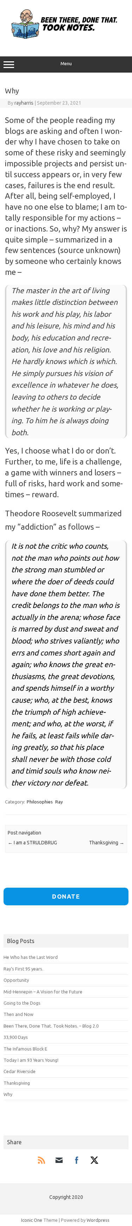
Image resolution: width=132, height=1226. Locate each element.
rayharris (23, 103)
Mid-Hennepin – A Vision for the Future (43, 991)
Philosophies (40, 801)
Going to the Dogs (22, 1002)
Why (8, 1094)
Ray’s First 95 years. (23, 968)
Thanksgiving (106, 842)
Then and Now (18, 1014)
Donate (66, 896)
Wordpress (98, 1220)
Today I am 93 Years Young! (31, 1060)
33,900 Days (16, 1037)
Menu (66, 63)
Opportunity (16, 980)
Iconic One (31, 1220)
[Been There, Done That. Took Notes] (66, 41)
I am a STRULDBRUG (32, 842)
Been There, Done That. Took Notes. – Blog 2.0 (51, 1025)
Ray (59, 801)
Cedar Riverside (20, 1071)
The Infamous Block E (25, 1048)
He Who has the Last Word (31, 957)
